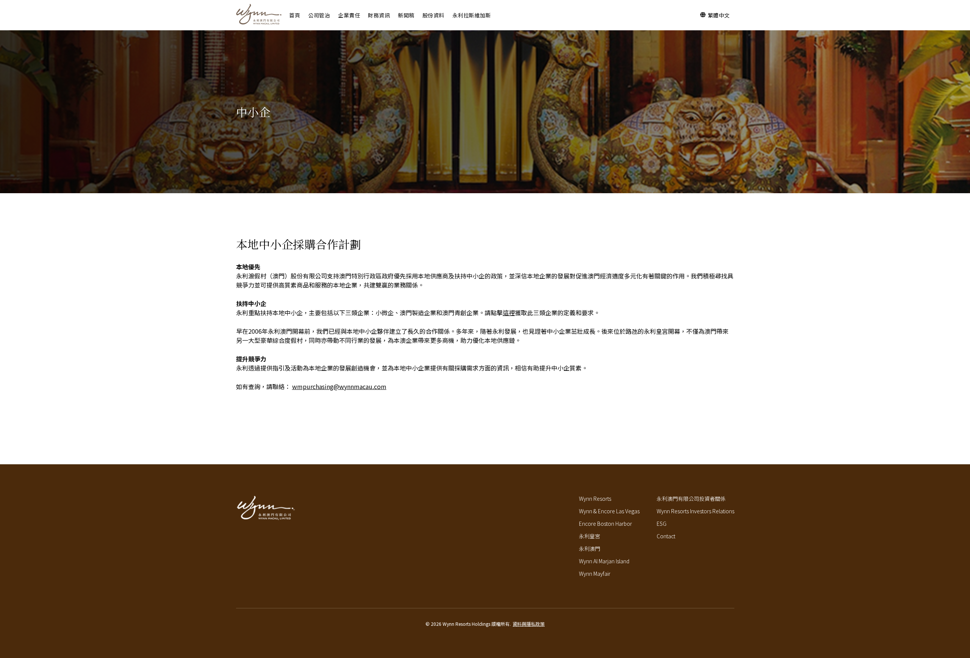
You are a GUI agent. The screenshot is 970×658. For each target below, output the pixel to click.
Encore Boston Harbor (605, 523)
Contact (666, 536)
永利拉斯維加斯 (471, 15)
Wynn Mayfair (594, 573)
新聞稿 (406, 15)
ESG (661, 523)
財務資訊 (379, 15)
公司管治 (319, 15)
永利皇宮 (589, 536)
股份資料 (433, 15)
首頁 (294, 15)
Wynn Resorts (595, 498)
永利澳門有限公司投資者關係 (691, 498)
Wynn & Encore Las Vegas (609, 511)
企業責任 (349, 15)
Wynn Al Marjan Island (604, 561)
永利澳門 (589, 548)
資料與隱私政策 (528, 623)
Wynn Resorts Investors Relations (695, 511)
